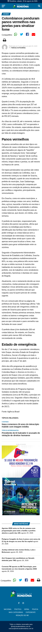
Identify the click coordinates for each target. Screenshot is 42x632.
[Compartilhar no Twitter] (21, 34)
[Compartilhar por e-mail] (33, 34)
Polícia (35, 609)
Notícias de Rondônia (18, 48)
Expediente (31, 612)
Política (17, 609)
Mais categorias (16, 612)
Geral (26, 609)
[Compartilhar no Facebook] (27, 34)
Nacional (8, 609)
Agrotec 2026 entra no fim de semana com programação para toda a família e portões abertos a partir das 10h (18, 530)
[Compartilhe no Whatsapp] (15, 34)
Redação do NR (22, 615)
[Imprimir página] (4, 40)
